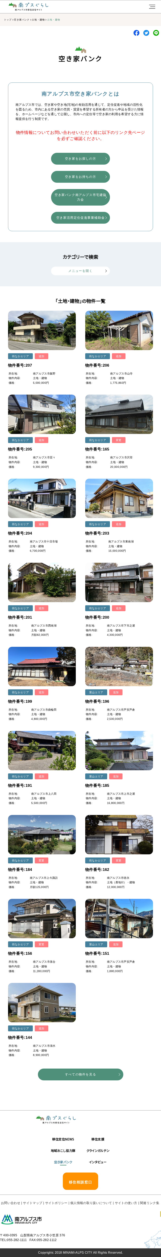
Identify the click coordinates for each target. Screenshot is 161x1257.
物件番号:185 (97, 785)
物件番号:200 (97, 617)
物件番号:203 (97, 533)
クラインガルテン (98, 1150)
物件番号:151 (97, 953)
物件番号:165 (97, 449)
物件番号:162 (97, 869)
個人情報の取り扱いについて (91, 1203)
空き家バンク (21, 19)
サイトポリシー (56, 1203)
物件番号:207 (20, 365)
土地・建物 (38, 19)
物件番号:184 (20, 869)
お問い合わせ (10, 1203)
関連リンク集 (149, 1203)
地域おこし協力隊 (63, 1150)
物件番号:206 (97, 365)
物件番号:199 (20, 701)
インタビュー (98, 1162)
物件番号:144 (20, 1037)
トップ (8, 19)
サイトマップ (32, 1203)
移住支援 (97, 1139)
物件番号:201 (20, 617)
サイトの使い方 (126, 1203)
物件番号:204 (20, 533)
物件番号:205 (20, 449)
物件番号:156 (20, 953)
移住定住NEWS (63, 1139)
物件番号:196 (97, 701)
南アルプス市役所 (21, 1219)
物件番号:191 (20, 785)
